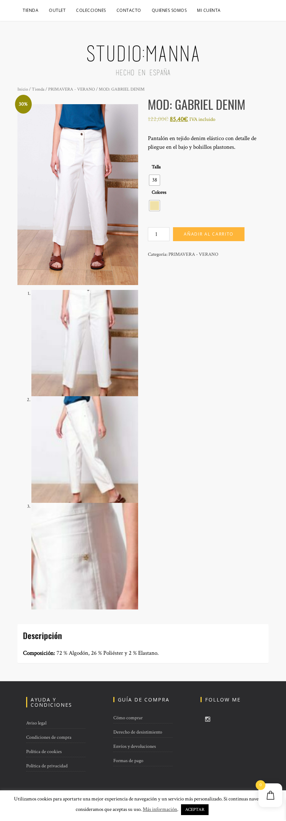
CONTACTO (128, 10)
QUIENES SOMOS (169, 10)
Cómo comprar (128, 718)
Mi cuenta (209, 10)
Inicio (22, 89)
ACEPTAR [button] (194, 810)
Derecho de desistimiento (137, 732)
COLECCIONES (91, 10)
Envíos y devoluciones (134, 746)
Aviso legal (36, 723)
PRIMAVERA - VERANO (71, 89)
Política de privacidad (47, 766)
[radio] (154, 180)
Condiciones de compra (49, 737)
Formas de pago (128, 761)
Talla (156, 167)
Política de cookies (44, 752)
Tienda (30, 10)
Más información (160, 809)
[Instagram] (207, 720)
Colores (159, 192)
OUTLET (57, 10)
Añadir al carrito (209, 234)
